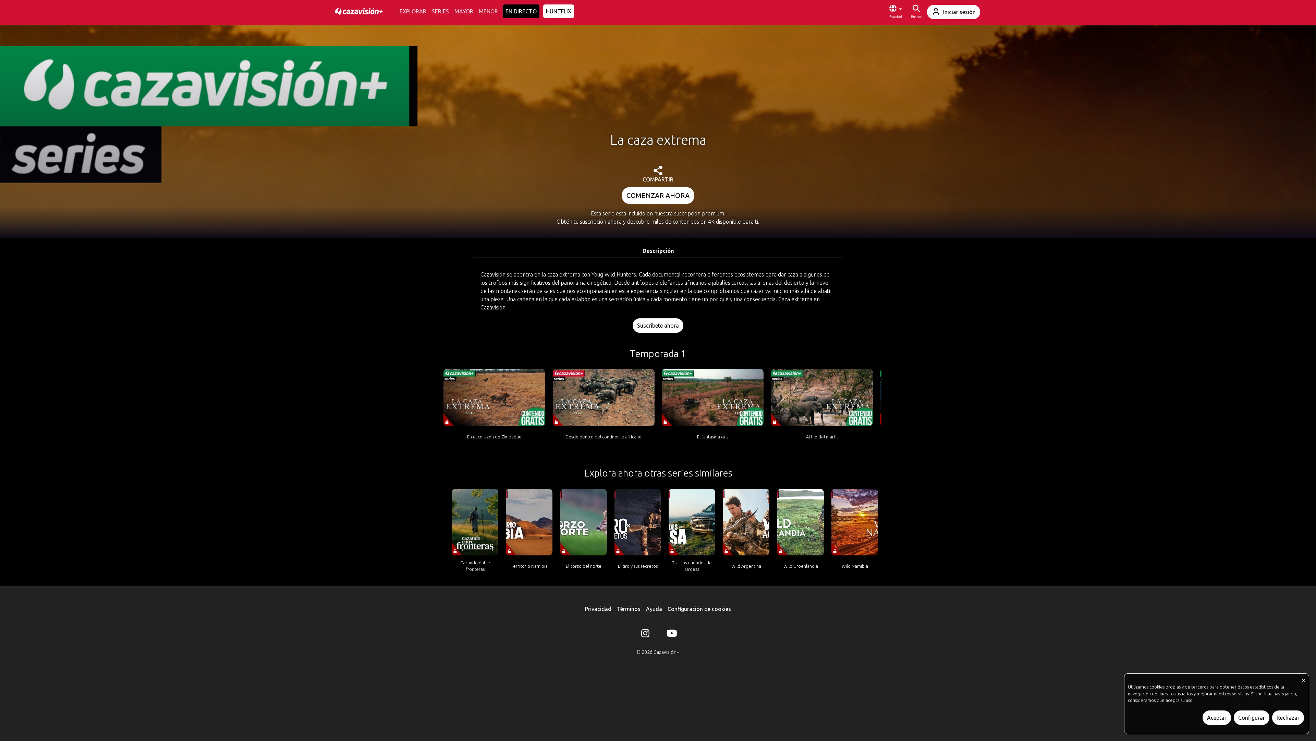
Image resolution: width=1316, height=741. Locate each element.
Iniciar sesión (959, 12)
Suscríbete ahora (658, 325)
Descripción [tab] (658, 251)
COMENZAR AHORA (658, 195)
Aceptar (1217, 718)
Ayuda (654, 609)
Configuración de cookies (699, 609)
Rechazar (1288, 718)
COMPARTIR (658, 179)
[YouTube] (670, 634)
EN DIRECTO (521, 11)
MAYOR (463, 11)
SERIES (440, 11)
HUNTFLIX (558, 11)
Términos (629, 609)
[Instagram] (645, 634)
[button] (895, 12)
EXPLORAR (413, 11)
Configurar (1251, 718)
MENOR (488, 11)
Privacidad (598, 609)
